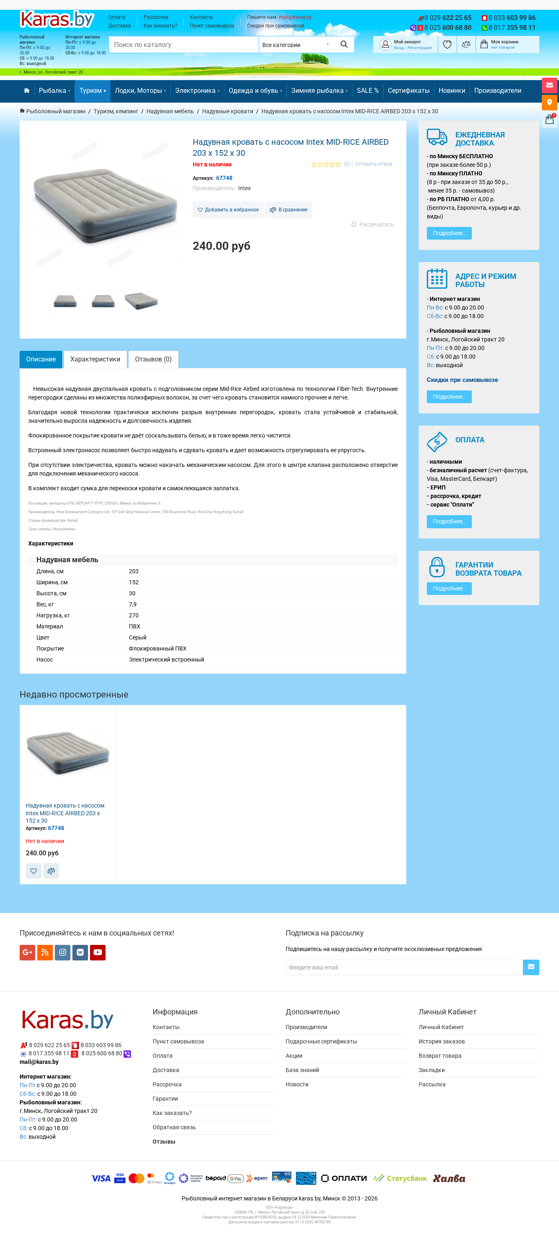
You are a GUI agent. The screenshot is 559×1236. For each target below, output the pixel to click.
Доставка (119, 26)
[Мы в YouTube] (98, 952)
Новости (297, 1084)
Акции (294, 1055)
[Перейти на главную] (26, 91)
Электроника (195, 90)
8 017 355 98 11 (49, 1053)
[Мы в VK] (80, 952)
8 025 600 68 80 (101, 1053)
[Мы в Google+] (27, 952)
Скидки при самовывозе (275, 26)
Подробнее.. (449, 233)
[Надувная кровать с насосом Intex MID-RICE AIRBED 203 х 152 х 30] (105, 206)
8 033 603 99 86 (101, 1044)
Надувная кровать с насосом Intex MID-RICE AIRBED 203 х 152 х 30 (65, 813)
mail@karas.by (295, 17)
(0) (347, 164)
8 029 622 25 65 (49, 1044)
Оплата (117, 17)
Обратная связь (174, 1127)
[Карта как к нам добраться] (549, 102)
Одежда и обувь (253, 90)
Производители (497, 90)
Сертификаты (409, 90)
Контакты (201, 17)
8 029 (447, 18)
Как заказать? (160, 26)
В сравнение (291, 210)
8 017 (512, 27)
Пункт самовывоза (212, 26)
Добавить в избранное (231, 210)
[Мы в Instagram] (62, 952)
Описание (41, 359)
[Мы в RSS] (45, 952)
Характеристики (95, 359)
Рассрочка (156, 17)
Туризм (90, 90)
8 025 (447, 27)
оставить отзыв (373, 164)
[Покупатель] (385, 43)
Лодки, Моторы (138, 90)
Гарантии (165, 1098)
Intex (244, 188)
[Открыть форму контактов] (549, 85)
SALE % (368, 90)
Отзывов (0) (153, 359)
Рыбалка (52, 90)
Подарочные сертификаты (321, 1041)
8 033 (512, 18)
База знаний (302, 1070)
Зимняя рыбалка (317, 90)
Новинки (452, 90)
